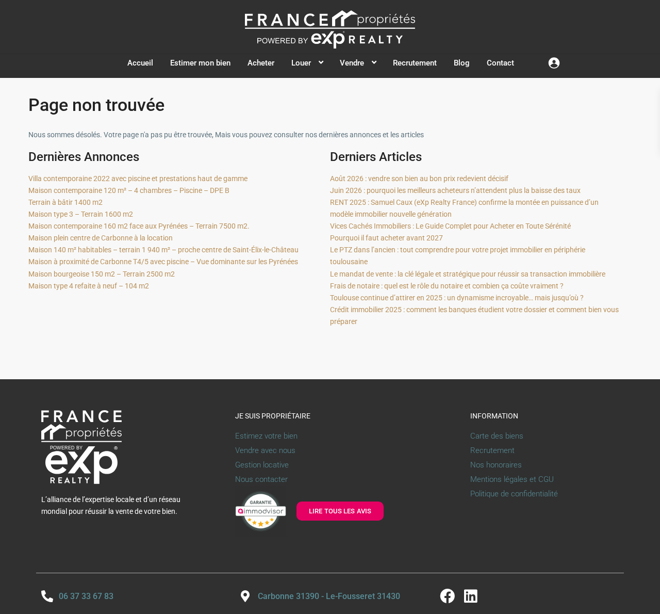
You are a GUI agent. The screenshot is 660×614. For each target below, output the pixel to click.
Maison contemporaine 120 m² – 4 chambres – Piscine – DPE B (128, 190)
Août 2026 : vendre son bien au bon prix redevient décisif (419, 178)
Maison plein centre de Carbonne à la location (100, 238)
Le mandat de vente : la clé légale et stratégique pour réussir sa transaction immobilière (467, 274)
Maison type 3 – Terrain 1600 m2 (80, 214)
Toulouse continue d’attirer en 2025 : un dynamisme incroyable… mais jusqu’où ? (457, 298)
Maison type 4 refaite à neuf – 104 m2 (88, 286)
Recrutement (415, 63)
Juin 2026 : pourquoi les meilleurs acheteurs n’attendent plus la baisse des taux (455, 190)
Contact (500, 63)
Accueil (140, 63)
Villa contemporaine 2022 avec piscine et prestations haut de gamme (138, 178)
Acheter (261, 63)
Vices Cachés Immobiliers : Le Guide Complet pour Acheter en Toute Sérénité (450, 226)
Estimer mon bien (200, 63)
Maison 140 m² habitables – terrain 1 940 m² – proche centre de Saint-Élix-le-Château (163, 250)
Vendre (352, 63)
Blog (462, 63)
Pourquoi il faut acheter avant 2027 (386, 238)
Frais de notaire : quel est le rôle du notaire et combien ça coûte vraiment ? (447, 286)
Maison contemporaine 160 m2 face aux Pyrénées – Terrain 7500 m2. (139, 226)
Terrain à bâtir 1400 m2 (65, 202)
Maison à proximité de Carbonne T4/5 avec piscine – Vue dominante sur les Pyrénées (163, 261)
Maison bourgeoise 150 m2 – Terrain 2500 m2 (101, 274)
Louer (301, 63)
